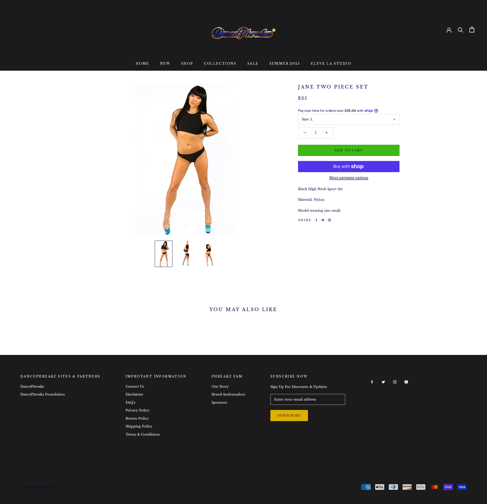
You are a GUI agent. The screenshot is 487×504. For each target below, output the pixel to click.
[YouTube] (406, 381)
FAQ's (130, 402)
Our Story (220, 386)
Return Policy (137, 418)
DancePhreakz (32, 386)
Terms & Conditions (143, 434)
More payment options (348, 177)
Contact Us (135, 386)
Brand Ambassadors (228, 394)
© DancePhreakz (39, 487)
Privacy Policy (137, 410)
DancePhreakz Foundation (42, 394)
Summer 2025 (284, 63)
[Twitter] (322, 220)
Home (142, 63)
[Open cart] (471, 29)
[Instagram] (394, 381)
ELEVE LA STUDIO (331, 63)
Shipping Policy (139, 426)
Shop (187, 63)
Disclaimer (134, 394)
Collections (220, 63)
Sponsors (219, 402)
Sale (253, 63)
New (165, 63)
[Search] (460, 29)
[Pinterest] (329, 220)
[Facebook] (316, 220)
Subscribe (289, 415)
